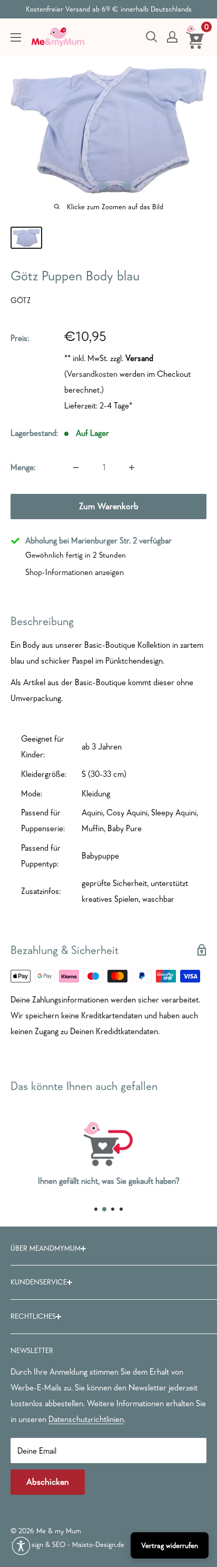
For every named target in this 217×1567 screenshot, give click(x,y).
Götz (21, 300)
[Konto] (172, 37)
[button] (21, 1545)
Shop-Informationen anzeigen (74, 572)
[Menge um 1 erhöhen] (132, 467)
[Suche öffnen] (151, 37)
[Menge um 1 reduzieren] (76, 467)
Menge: (23, 467)
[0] (195, 36)
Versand (139, 358)
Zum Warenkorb (109, 506)
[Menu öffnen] (16, 37)
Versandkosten (92, 373)
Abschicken (47, 1481)
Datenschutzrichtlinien (86, 1419)
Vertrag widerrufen (169, 1545)
